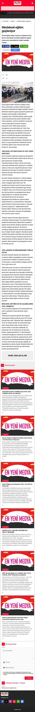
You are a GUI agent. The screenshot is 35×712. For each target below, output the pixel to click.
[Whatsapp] (18, 701)
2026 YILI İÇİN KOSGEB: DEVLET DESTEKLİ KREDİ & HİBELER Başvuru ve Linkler (21, 13)
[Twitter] (6, 701)
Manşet (13, 21)
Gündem (5, 388)
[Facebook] (2, 701)
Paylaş (7, 46)
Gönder (25, 46)
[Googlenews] (22, 701)
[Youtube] (14, 701)
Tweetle (16, 46)
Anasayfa (6, 21)
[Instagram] (10, 701)
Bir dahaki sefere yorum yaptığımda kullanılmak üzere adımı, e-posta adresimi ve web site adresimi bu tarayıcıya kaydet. (18, 673)
